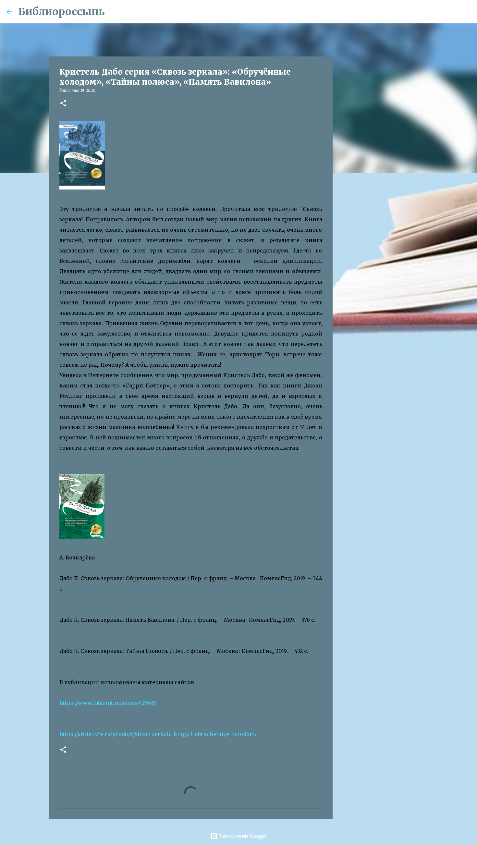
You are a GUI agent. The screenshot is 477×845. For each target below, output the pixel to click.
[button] (63, 103)
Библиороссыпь (61, 11)
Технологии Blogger (242, 836)
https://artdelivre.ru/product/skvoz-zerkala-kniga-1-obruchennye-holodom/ (158, 734)
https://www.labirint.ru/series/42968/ (107, 703)
